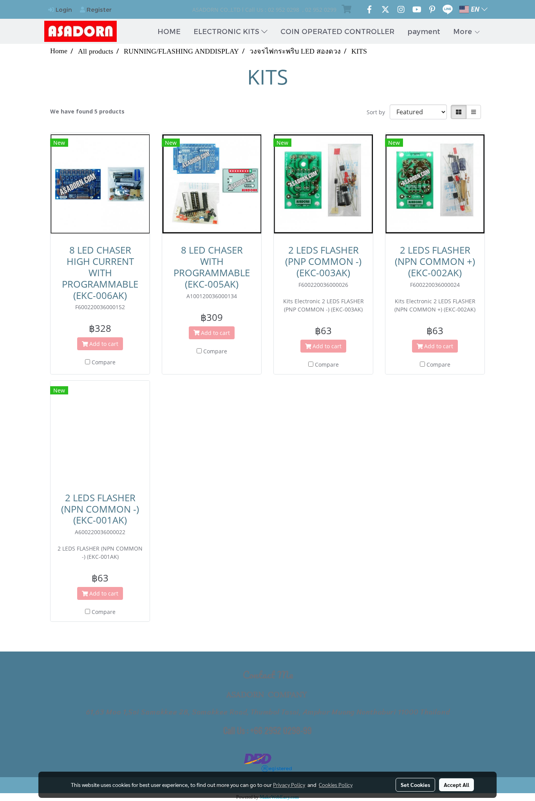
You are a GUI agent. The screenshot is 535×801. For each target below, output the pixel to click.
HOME (169, 31)
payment (423, 31)
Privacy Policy (289, 784)
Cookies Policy (335, 784)
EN (475, 9)
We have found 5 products (87, 111)
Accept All (456, 784)
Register (98, 9)
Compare (104, 362)
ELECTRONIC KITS (227, 31)
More (463, 31)
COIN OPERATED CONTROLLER (337, 31)
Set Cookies (415, 784)
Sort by (378, 112)
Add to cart (103, 343)
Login (63, 9)
